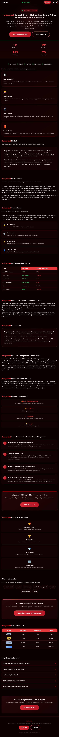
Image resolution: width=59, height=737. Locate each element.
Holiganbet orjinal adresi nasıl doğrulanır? (15, 686)
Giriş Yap (47, 2)
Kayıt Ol (55, 2)
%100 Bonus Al (41, 34)
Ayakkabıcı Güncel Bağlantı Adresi (29, 613)
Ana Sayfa (4, 69)
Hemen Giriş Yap (29, 708)
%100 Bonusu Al (29, 505)
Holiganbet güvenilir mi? (10, 675)
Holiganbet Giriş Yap (20, 34)
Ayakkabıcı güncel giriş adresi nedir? (14, 681)
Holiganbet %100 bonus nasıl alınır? (13, 669)
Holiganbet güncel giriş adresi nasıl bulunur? (16, 663)
